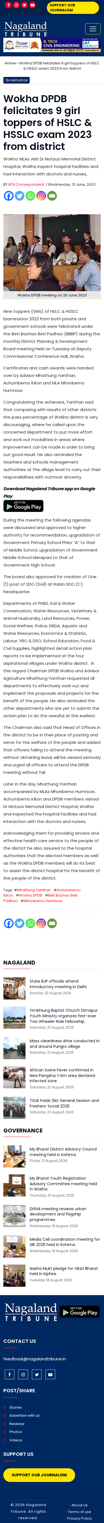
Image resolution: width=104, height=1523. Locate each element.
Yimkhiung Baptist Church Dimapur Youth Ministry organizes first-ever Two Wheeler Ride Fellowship (64, 1016)
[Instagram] (16, 5)
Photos (15, 1431)
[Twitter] (24, 5)
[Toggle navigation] (93, 28)
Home (10, 63)
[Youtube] (32, 5)
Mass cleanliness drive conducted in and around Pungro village (65, 1043)
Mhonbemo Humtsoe (43, 900)
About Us (80, 1505)
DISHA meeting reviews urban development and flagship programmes (58, 1214)
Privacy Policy (79, 1518)
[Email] (52, 196)
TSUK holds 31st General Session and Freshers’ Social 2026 (64, 1103)
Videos (15, 1440)
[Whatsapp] (30, 196)
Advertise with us (24, 1415)
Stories (15, 1407)
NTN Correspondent (26, 184)
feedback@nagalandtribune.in (34, 1359)
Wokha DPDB (30, 895)
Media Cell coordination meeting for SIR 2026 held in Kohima (65, 1242)
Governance (16, 80)
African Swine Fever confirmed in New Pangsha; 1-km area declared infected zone (62, 1076)
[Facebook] (8, 5)
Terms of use (79, 1511)
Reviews (16, 1423)
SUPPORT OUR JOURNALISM (62, 7)
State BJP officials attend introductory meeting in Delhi (58, 984)
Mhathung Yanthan (34, 890)
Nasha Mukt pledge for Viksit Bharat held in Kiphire (64, 1271)
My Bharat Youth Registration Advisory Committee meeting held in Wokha (63, 1184)
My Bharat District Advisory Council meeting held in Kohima (63, 1152)
